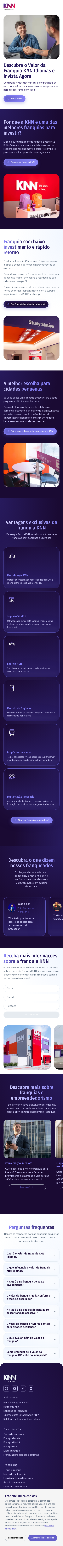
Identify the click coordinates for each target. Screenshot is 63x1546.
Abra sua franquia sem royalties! (33, 820)
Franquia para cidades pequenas (21, 1455)
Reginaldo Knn (11, 1407)
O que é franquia (12, 1470)
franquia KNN (29, 971)
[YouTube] (15, 1388)
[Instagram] (6, 1388)
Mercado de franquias (15, 1474)
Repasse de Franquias (16, 1411)
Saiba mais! (16, 99)
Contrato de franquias (16, 1486)
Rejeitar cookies (15, 1538)
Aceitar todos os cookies (42, 1538)
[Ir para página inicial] (10, 7)
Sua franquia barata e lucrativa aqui (28, 304)
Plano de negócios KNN (16, 1402)
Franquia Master (12, 1438)
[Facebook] (23, 1388)
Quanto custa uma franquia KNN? (22, 1415)
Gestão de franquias (15, 1482)
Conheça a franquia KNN (23, 162)
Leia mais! (25, 1187)
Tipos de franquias (14, 1434)
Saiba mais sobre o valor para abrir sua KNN (32, 431)
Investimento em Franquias (18, 1478)
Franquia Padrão (12, 1442)
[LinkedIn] (31, 1388)
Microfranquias (12, 1451)
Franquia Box (10, 1446)
